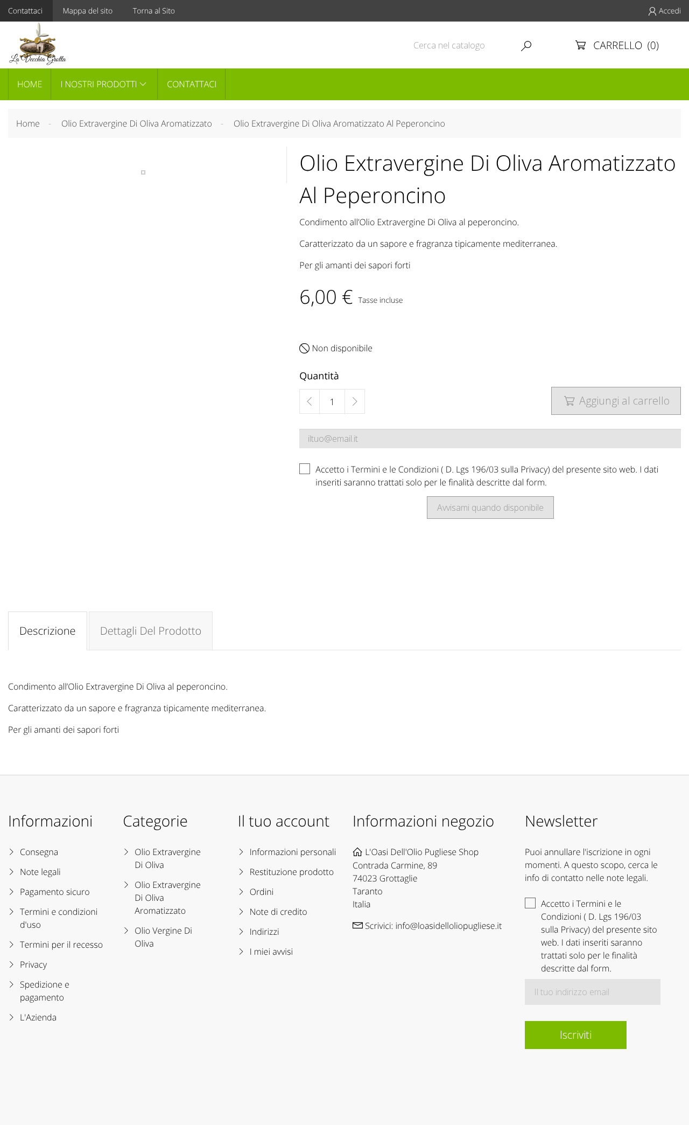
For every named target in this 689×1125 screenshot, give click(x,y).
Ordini (262, 892)
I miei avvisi (271, 951)
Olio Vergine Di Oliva (163, 937)
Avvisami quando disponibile (490, 507)
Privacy (33, 964)
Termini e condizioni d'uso (58, 918)
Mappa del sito (88, 11)
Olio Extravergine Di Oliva (167, 858)
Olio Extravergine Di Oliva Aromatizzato (167, 897)
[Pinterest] (356, 551)
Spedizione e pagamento (44, 990)
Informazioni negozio (423, 821)
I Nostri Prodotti (98, 84)
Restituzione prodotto (292, 872)
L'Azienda (38, 1017)
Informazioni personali (293, 852)
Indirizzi (264, 932)
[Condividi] (305, 551)
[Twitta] (330, 551)
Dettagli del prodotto (151, 630)
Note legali (40, 872)
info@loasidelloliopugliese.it (448, 926)
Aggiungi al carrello (617, 400)
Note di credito (278, 912)
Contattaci (191, 84)
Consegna (39, 852)
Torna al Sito (154, 11)
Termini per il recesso (61, 944)
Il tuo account (284, 821)
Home (29, 84)
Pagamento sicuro (55, 892)
